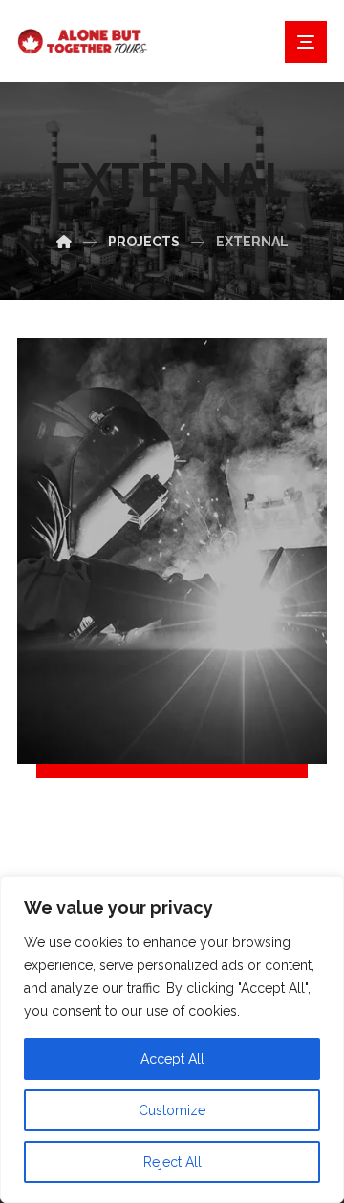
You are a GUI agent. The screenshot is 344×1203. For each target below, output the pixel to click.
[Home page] (64, 241)
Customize (172, 1110)
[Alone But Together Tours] (93, 41)
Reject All (172, 1162)
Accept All (172, 1058)
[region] (172, 1039)
